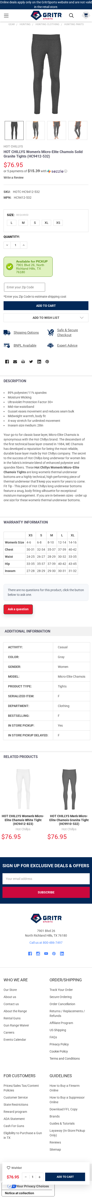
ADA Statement (14, 1119)
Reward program (15, 1111)
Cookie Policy (69, 1051)
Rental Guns (12, 1018)
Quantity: (12, 236)
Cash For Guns (14, 1126)
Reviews (55, 1142)
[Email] (15, 361)
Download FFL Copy (63, 1109)
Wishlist (16, 1168)
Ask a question (18, 609)
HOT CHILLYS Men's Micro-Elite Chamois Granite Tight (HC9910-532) (69, 820)
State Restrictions (16, 1104)
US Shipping (58, 1030)
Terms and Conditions (69, 1058)
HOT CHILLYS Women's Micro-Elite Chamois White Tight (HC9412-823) (23, 820)
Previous (78, 757)
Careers (9, 1032)
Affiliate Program (61, 1023)
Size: (18, 215)
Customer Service (16, 1097)
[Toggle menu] (6, 15)
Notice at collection (19, 1193)
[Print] (23, 361)
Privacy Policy (69, 1044)
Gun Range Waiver (16, 1025)
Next (87, 757)
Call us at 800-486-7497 (46, 942)
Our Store (10, 990)
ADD (60, 1176)
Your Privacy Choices (32, 1186)
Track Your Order (61, 990)
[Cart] (86, 15)
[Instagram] (38, 953)
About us (10, 997)
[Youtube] (46, 953)
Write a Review (14, 177)
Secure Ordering (61, 997)
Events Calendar (15, 1039)
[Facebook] (7, 361)
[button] (35, 171)
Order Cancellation (62, 1004)
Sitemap (55, 1149)
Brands (55, 1116)
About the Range (15, 1011)
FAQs (53, 1037)
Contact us (11, 1004)
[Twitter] (31, 361)
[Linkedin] (39, 361)
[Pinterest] (47, 361)
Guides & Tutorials (62, 1123)
